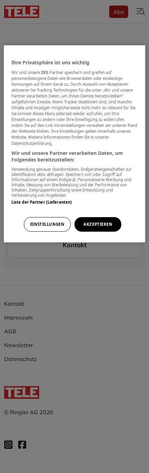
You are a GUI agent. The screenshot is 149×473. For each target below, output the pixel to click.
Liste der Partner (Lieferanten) (41, 202)
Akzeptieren (98, 224)
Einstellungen (47, 224)
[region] (75, 143)
